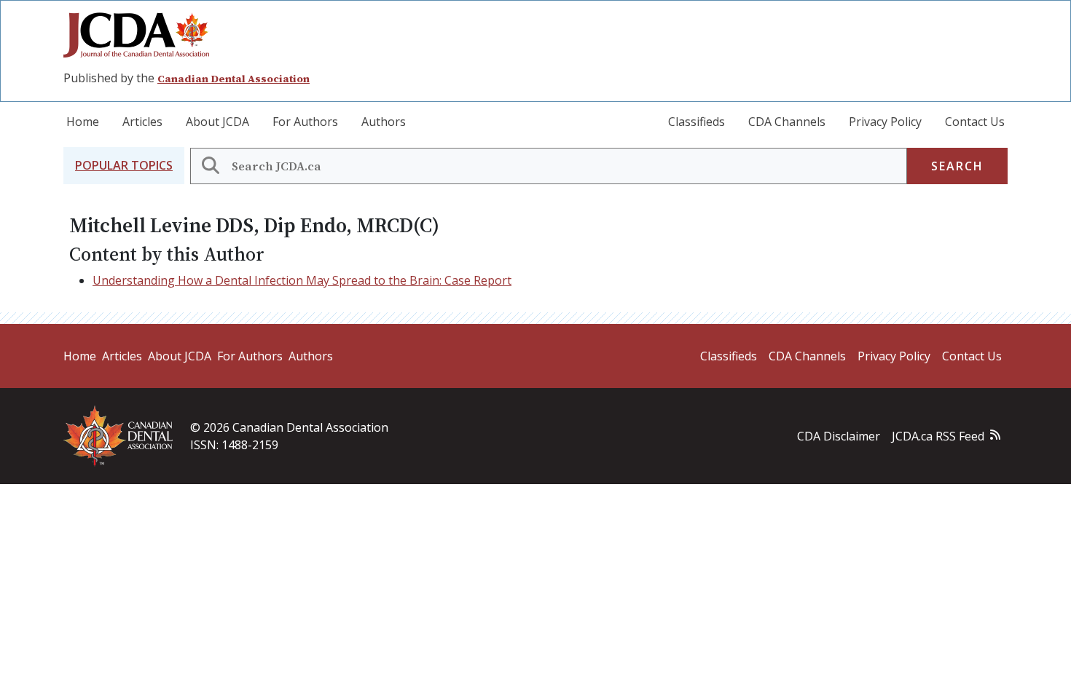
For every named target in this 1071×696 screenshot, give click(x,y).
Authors (383, 122)
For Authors (305, 122)
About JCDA (217, 122)
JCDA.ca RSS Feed (938, 436)
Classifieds (696, 122)
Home (82, 122)
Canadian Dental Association (233, 78)
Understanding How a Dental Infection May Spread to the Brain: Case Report (302, 280)
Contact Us (975, 122)
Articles (142, 122)
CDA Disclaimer (838, 436)
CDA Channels (786, 122)
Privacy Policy (885, 122)
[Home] (142, 35)
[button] (124, 166)
